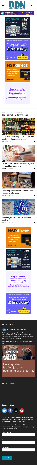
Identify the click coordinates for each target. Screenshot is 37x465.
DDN (3, 141)
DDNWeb (4, 168)
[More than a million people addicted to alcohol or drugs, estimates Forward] (18, 126)
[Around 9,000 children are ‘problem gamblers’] (18, 207)
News (3, 133)
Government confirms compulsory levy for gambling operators (18, 165)
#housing (10, 334)
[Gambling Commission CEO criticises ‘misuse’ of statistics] (18, 180)
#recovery (18, 338)
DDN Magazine (11, 329)
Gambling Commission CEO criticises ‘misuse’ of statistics (17, 192)
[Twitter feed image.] (18, 361)
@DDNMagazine (21, 329)
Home (3, 112)
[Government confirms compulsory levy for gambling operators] (18, 153)
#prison (27, 333)
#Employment (24, 334)
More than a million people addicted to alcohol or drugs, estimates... (18, 138)
